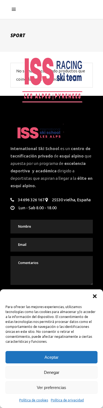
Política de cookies (33, 400)
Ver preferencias (51, 387)
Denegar (51, 372)
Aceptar (51, 357)
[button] (95, 296)
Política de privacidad (67, 400)
